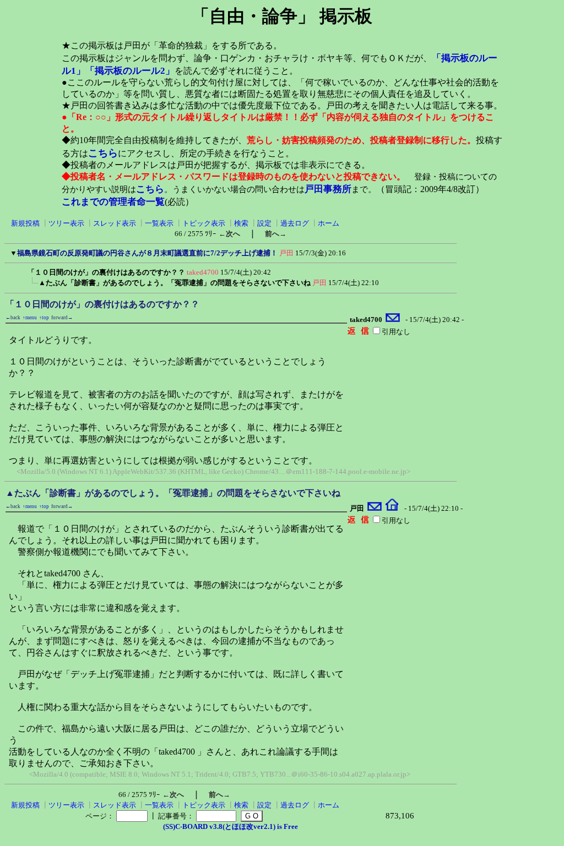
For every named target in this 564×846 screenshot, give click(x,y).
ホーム (328, 223)
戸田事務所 (328, 189)
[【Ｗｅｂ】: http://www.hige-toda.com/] (391, 508)
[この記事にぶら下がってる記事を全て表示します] (22, 270)
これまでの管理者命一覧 (113, 202)
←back (13, 317)
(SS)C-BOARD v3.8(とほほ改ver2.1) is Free (230, 826)
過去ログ (294, 223)
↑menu (30, 317)
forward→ (62, 317)
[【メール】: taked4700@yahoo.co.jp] (393, 319)
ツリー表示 (66, 223)
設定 (264, 223)
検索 (241, 223)
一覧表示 (159, 223)
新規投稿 (25, 223)
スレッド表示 (114, 223)
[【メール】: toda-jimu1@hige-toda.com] (374, 508)
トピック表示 (203, 223)
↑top (44, 317)
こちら (103, 153)
